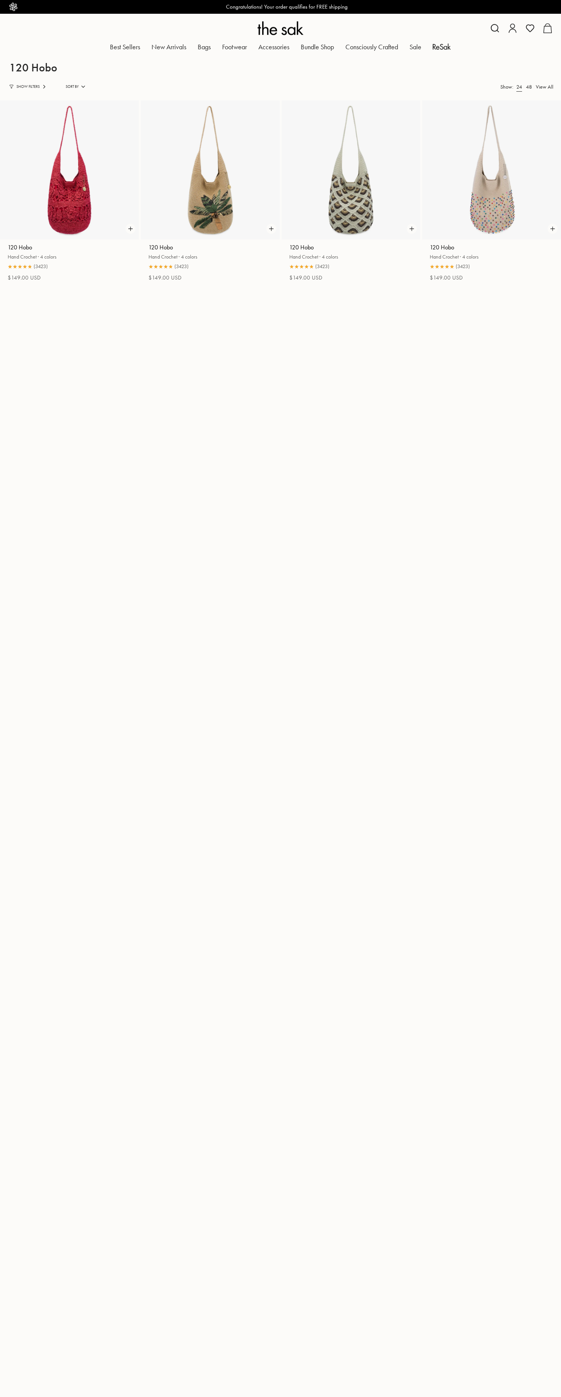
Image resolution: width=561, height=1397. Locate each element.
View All (544, 86)
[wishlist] (530, 28)
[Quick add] (130, 229)
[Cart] (547, 28)
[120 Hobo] (69, 169)
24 (519, 86)
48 (529, 86)
